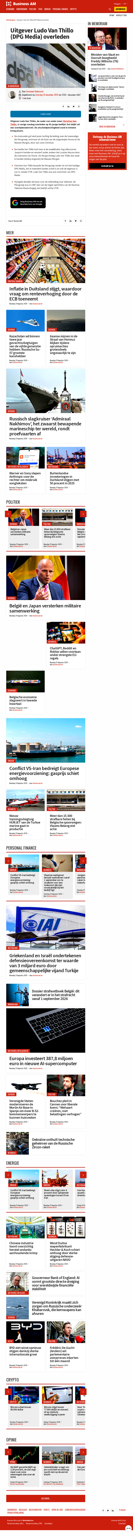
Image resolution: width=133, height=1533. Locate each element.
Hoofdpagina (10, 19)
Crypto (73, 9)
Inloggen (117, 4)
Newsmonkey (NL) (15, 1523)
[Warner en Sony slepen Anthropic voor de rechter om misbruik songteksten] (25, 448)
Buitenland (53, 466)
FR (125, 4)
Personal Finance (60, 9)
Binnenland (13, 1004)
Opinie (111, 15)
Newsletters (121, 15)
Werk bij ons (57, 1509)
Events (46, 1509)
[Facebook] (103, 1509)
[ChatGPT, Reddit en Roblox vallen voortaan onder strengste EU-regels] (66, 623)
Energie (47, 9)
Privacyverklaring (15, 1512)
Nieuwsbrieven (35, 1509)
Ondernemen (21, 9)
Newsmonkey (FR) (34, 1523)
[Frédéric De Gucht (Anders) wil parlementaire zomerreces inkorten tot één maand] (66, 1322)
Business (52, 641)
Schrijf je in (107, 165)
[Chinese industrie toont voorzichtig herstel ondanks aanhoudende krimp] (25, 1218)
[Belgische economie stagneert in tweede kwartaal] (25, 672)
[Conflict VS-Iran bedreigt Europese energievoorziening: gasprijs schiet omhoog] (45, 719)
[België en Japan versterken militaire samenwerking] (45, 557)
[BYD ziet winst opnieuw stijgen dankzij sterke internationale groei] (25, 1322)
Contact (122, 1523)
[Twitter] (108, 1509)
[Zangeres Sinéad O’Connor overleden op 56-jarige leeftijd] (93, 105)
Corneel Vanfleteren (117, 69)
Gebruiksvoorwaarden (75, 1509)
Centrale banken (15, 281)
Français (122, 1509)
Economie (10, 9)
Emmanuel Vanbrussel (34, 91)
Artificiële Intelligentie (18, 466)
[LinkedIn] (113, 1509)
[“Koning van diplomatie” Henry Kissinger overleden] (93, 85)
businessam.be (37, 303)
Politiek (32, 9)
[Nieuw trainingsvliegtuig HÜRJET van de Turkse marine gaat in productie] (25, 791)
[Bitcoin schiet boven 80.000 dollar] (23, 1388)
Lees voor (46, 114)
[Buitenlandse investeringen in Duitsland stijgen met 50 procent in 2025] (66, 448)
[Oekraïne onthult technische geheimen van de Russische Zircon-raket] (17, 1133)
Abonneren (120, 9)
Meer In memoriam (112, 125)
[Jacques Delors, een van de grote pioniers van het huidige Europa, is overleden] (93, 75)
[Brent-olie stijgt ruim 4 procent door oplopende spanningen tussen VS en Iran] (57, 1171)
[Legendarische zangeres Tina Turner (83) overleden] (93, 115)
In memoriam (13, 86)
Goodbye (48, 1523)
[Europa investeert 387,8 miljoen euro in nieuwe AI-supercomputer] (45, 1009)
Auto (10, 1341)
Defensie (11, 329)
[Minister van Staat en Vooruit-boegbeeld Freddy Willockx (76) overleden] (107, 29)
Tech (40, 9)
